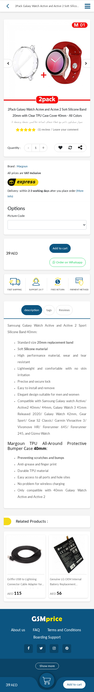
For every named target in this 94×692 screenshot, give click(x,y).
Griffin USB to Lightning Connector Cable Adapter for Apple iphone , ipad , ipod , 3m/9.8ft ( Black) (24, 583)
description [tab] (31, 310)
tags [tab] (49, 310)
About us (18, 630)
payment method (79, 290)
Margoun (22, 166)
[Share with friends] (80, 148)
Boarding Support (47, 637)
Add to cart (60, 248)
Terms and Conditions (64, 630)
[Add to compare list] (70, 148)
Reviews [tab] (64, 310)
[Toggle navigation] (87, 6)
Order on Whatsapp (69, 262)
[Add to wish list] (60, 148)
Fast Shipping (15, 290)
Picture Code (16, 215)
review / (45, 129)
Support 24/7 (36, 290)
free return (57, 290)
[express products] (23, 182)
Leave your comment (65, 129)
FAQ (36, 630)
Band (22, 332)
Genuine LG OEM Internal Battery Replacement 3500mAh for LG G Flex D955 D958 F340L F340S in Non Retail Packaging (68, 583)
